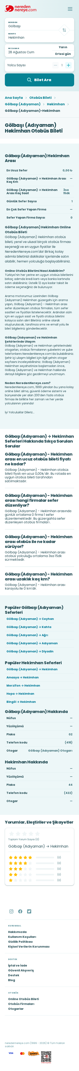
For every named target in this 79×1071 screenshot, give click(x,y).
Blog (11, 980)
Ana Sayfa (14, 98)
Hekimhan (56, 104)
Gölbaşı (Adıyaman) (23, 104)
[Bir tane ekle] (68, 65)
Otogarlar (16, 1009)
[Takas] (64, 30)
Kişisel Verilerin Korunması (29, 947)
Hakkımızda (17, 932)
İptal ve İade (17, 965)
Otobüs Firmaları (21, 1004)
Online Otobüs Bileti (23, 999)
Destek (13, 975)
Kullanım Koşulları (22, 937)
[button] (70, 9)
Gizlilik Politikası (20, 942)
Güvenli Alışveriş (21, 970)
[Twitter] (29, 911)
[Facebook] (20, 911)
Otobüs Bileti (40, 98)
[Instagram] (11, 911)
